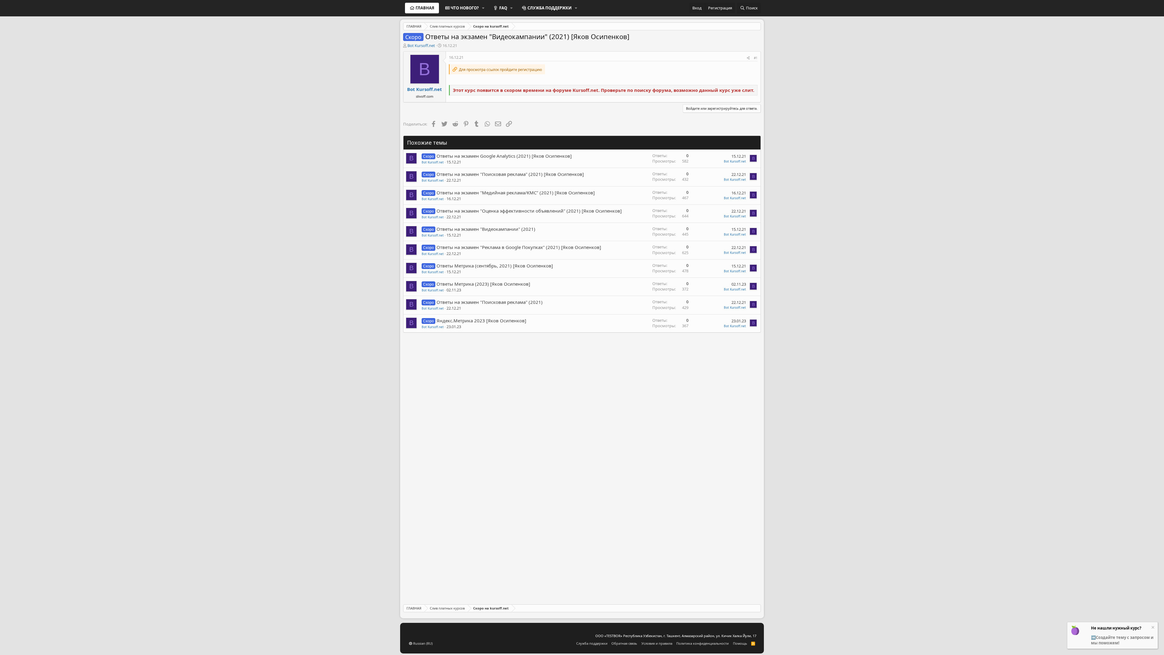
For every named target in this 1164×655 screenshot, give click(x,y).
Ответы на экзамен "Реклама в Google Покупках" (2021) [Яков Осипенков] (518, 247)
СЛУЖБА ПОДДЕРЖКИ (549, 8)
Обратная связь (624, 643)
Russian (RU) (422, 643)
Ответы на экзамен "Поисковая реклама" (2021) (489, 302)
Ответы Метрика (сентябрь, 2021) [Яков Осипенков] (494, 266)
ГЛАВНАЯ (425, 8)
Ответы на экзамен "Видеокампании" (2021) (485, 229)
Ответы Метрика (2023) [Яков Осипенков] (483, 284)
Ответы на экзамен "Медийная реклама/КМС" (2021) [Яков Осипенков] (515, 193)
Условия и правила (656, 643)
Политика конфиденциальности (702, 643)
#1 (756, 58)
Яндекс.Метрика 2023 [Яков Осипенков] (481, 320)
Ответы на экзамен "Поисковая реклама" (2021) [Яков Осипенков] (510, 174)
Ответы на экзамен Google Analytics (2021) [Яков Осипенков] (504, 156)
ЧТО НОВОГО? (465, 8)
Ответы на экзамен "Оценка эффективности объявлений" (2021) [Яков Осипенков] (529, 211)
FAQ (503, 8)
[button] (483, 8)
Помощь (740, 643)
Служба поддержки (591, 643)
